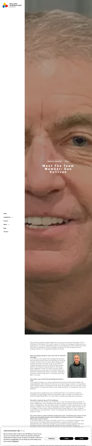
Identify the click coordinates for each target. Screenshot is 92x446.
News (67, 161)
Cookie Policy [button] (15, 439)
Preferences (51, 438)
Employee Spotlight (55, 161)
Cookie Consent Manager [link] (10, 430)
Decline (66, 438)
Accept (81, 438)
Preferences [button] (15, 441)
